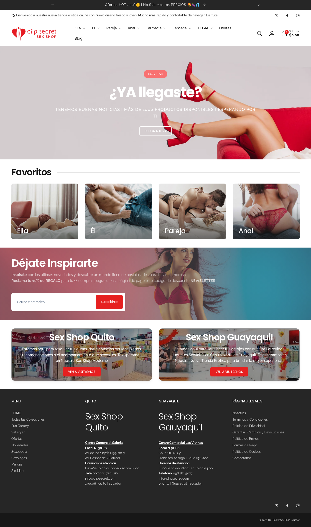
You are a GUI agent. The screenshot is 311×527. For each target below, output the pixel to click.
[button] (79, 28)
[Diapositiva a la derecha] (258, 5)
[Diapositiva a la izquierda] (52, 5)
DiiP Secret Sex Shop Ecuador (284, 520)
